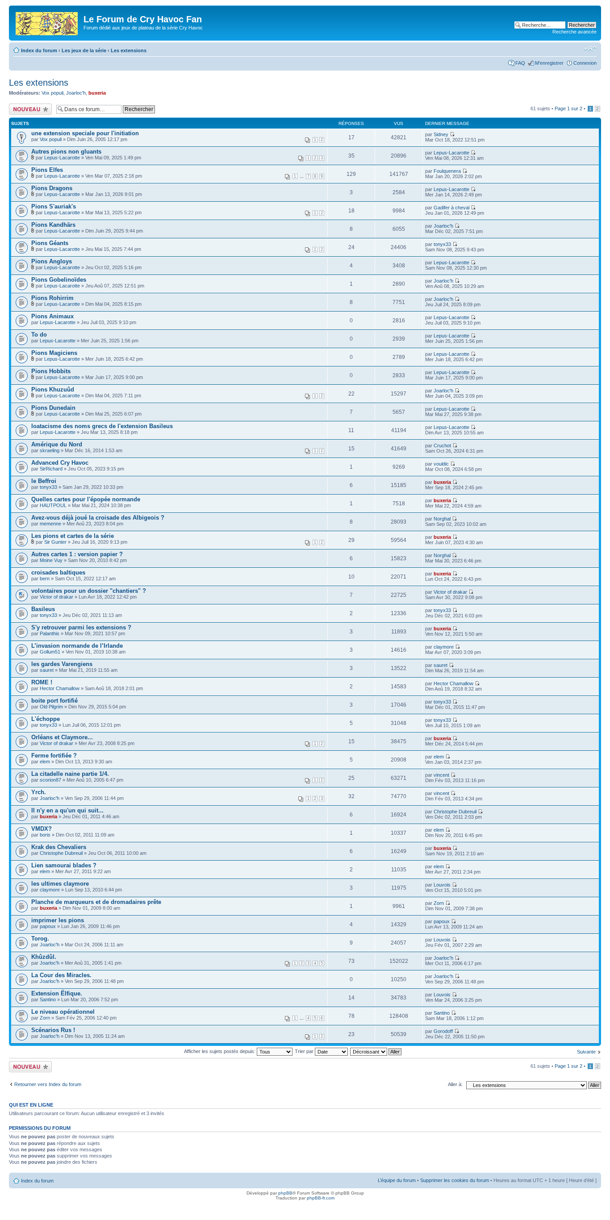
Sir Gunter (55, 542)
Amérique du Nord (56, 444)
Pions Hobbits (51, 371)
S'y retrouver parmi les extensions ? (81, 627)
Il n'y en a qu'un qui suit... (67, 810)
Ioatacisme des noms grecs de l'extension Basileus (102, 426)
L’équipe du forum (397, 1180)
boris (45, 834)
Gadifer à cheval (451, 207)
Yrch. (38, 792)
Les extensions (128, 50)
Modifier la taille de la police (590, 49)
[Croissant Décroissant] (376, 1051)
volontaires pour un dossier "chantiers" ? (88, 590)
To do (39, 334)
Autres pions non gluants (66, 151)
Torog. (40, 938)
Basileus (43, 609)
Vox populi (52, 93)
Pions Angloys (51, 261)
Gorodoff (443, 1031)
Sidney (441, 134)
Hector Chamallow (59, 688)
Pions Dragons (51, 188)
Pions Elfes (47, 170)
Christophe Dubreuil (455, 811)
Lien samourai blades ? (63, 865)
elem (45, 761)
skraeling (49, 450)
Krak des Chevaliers (58, 847)
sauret (47, 670)
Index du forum (39, 50)
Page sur (568, 108)
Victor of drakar (56, 597)
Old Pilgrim (51, 706)
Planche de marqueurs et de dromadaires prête (96, 902)
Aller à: (455, 1084)
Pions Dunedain (53, 407)
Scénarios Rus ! (53, 1030)
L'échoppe (45, 719)
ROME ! (41, 682)
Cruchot (442, 445)
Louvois (442, 884)
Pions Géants (49, 243)
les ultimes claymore (60, 883)
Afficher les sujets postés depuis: (220, 1051)
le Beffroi (43, 481)
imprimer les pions (57, 920)
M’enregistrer (549, 63)
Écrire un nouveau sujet (29, 109)
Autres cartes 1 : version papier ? (77, 554)
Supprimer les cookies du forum (454, 1180)
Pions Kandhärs (53, 224)
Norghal (442, 518)
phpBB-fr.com (320, 1197)
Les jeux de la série (84, 50)
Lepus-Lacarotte (62, 157)
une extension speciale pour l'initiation (85, 133)
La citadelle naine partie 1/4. (70, 773)
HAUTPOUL (53, 505)
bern (45, 578)
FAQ (520, 63)
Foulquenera (447, 171)
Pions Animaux (52, 316)
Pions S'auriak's (53, 206)
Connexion (585, 63)
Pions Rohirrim (52, 298)
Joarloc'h (76, 93)
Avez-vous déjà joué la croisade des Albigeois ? (97, 517)
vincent (441, 775)
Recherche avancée (574, 31)
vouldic (441, 463)
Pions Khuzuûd (52, 389)
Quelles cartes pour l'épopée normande (85, 499)
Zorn (439, 903)
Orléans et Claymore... (62, 737)
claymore (444, 647)
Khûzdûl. (43, 957)
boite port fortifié (54, 700)
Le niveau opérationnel (63, 1011)
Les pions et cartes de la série (72, 536)
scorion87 (50, 780)
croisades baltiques (58, 572)
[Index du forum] (47, 22)
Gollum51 (50, 651)
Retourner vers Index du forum (47, 1084)
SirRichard (51, 468)
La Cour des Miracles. (61, 975)
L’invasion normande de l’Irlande (77, 645)
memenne (50, 523)
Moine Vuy (51, 560)
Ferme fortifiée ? (54, 755)
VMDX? (41, 828)
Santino (48, 999)
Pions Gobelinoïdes (58, 279)
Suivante (586, 1051)
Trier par (305, 1051)
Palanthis (49, 633)
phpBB (285, 1193)
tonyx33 (442, 244)
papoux (48, 926)
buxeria (97, 93)
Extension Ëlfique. (56, 993)
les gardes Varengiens (61, 664)
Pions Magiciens (54, 353)
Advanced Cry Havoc (59, 462)
